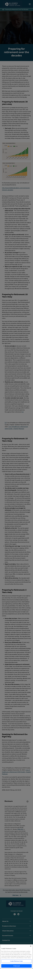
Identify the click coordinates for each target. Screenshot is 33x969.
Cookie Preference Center (16, 961)
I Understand (16, 966)
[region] (16, 956)
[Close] (31, 946)
